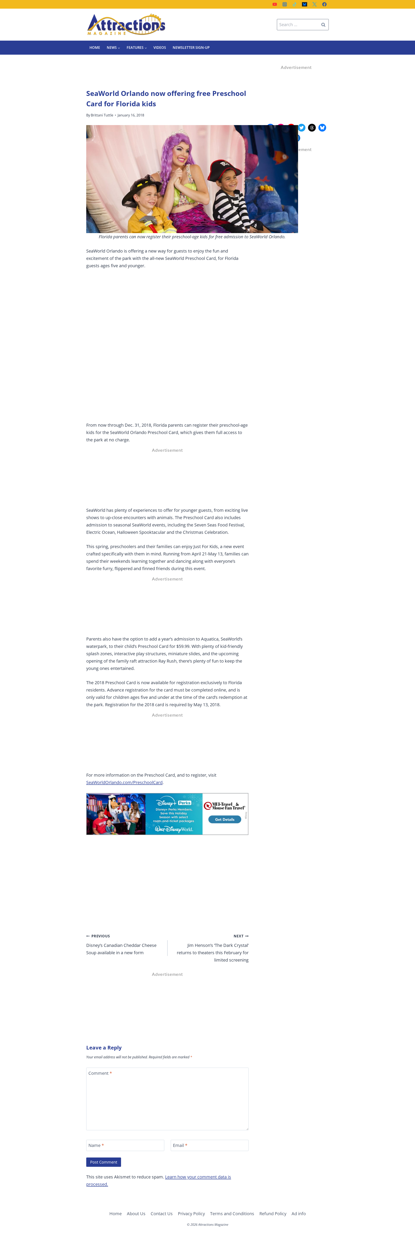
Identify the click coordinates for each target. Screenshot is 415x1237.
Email (180, 1145)
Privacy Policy (191, 1213)
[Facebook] (324, 4)
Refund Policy (272, 1213)
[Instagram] (284, 4)
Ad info (299, 1213)
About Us (136, 1213)
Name (96, 1145)
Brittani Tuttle (102, 115)
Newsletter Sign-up (191, 47)
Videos (159, 47)
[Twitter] (314, 4)
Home (94, 47)
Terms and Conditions (232, 1213)
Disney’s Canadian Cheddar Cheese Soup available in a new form (121, 945)
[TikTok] (294, 4)
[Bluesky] (304, 4)
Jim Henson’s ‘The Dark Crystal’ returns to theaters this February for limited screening (213, 948)
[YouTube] (274, 4)
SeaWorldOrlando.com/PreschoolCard (124, 782)
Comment (100, 1073)
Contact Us (162, 1213)
